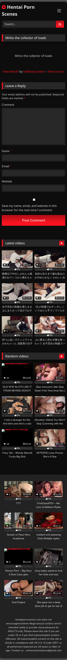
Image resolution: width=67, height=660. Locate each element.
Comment (8, 104)
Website (7, 181)
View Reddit (11, 71)
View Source (56, 71)
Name (6, 151)
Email (6, 166)
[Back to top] (56, 649)
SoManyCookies (34, 71)
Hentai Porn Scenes (18, 10)
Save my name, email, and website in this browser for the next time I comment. (29, 208)
